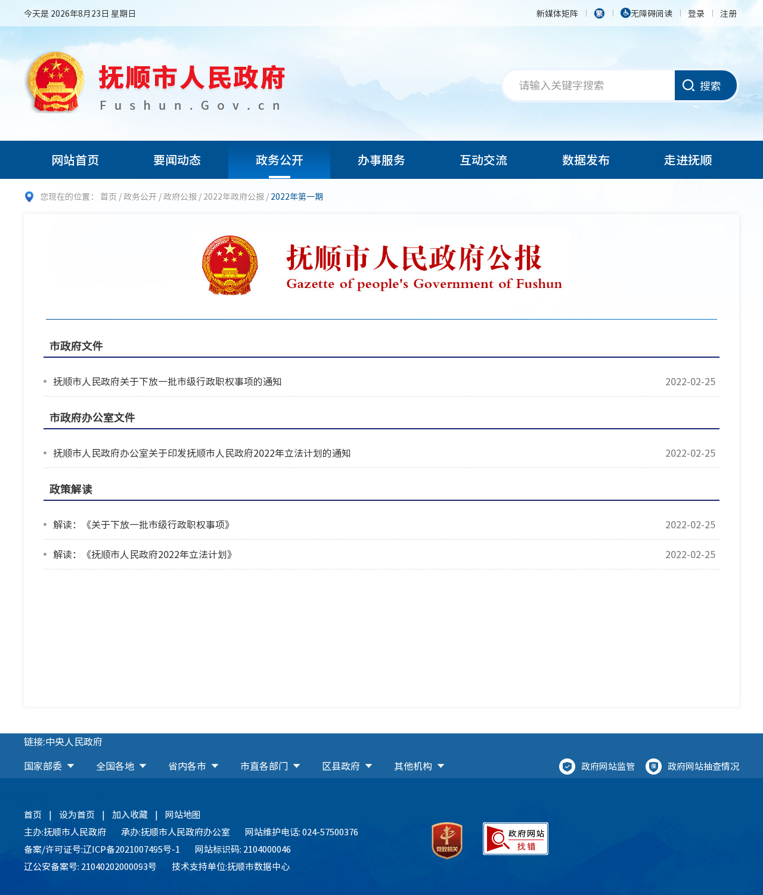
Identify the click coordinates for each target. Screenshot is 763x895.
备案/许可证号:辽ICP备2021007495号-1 (102, 849)
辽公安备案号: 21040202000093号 (90, 866)
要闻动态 (177, 159)
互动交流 (483, 159)
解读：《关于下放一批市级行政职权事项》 (143, 524)
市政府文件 (76, 345)
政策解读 (70, 489)
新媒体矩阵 (557, 13)
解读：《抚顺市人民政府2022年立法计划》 (145, 554)
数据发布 (586, 159)
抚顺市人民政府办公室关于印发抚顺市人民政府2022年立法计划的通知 (202, 452)
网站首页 (75, 159)
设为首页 (77, 814)
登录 (696, 13)
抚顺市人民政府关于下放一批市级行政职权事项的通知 (167, 381)
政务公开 (279, 159)
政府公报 (180, 196)
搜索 (710, 86)
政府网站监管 (608, 766)
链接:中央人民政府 (63, 741)
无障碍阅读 (651, 13)
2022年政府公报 (233, 196)
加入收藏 (130, 814)
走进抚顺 (688, 159)
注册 (728, 13)
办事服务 (381, 159)
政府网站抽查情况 (703, 766)
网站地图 (183, 814)
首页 (108, 196)
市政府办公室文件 (92, 417)
